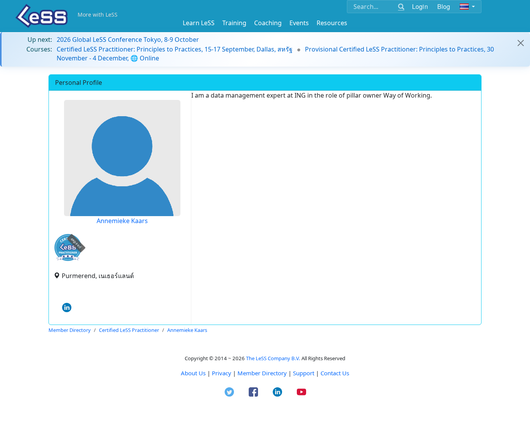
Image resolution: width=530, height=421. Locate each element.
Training (234, 23)
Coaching (268, 23)
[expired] (67, 259)
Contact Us (334, 373)
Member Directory (262, 373)
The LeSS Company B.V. (273, 358)
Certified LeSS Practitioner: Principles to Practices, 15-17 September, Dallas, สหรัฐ (175, 49)
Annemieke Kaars (122, 221)
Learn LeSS (199, 23)
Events (299, 23)
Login (420, 6)
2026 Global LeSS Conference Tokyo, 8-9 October (128, 39)
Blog (443, 6)
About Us (193, 373)
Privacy (221, 373)
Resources (332, 23)
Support (303, 373)
